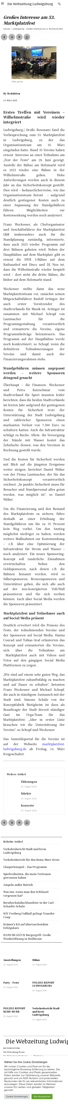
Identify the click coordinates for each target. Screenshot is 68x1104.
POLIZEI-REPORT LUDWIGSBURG (43, 984)
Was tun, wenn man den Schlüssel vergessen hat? (26, 893)
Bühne (36, 960)
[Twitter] (11, 37)
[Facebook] (4, 37)
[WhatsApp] (27, 37)
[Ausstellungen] (17, 951)
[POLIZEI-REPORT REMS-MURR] (17, 999)
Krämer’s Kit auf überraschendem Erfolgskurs (25, 926)
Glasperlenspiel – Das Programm (25, 867)
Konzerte (27, 805)
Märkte (26, 793)
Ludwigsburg (18, 29)
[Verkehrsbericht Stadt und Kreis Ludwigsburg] (46, 999)
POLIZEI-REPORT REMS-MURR (14, 1010)
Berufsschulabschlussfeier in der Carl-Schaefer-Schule (29, 904)
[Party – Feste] (17, 973)
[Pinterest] (19, 37)
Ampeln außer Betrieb (18, 885)
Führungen (29, 782)
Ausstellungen (12, 960)
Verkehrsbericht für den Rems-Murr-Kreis (31, 860)
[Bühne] (46, 951)
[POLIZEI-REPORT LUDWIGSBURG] (46, 973)
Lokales (6, 29)
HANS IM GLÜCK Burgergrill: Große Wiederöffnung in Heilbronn (27, 936)
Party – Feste (11, 982)
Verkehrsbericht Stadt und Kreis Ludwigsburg (24, 851)
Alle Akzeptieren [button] (42, 1096)
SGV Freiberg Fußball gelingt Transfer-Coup (29, 915)
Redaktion (13, 93)
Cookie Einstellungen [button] (17, 1096)
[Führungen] (12, 784)
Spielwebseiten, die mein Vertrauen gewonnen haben (27, 875)
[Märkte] (12, 796)
